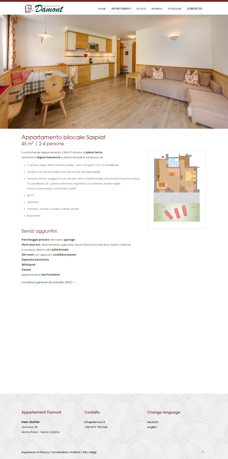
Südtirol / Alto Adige (83, 452)
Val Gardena (59, 452)
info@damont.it (94, 422)
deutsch (152, 422)
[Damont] (177, 189)
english (152, 427)
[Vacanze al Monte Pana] (45, 9)
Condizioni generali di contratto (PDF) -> (49, 282)
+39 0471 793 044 (95, 427)
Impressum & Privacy (35, 452)
